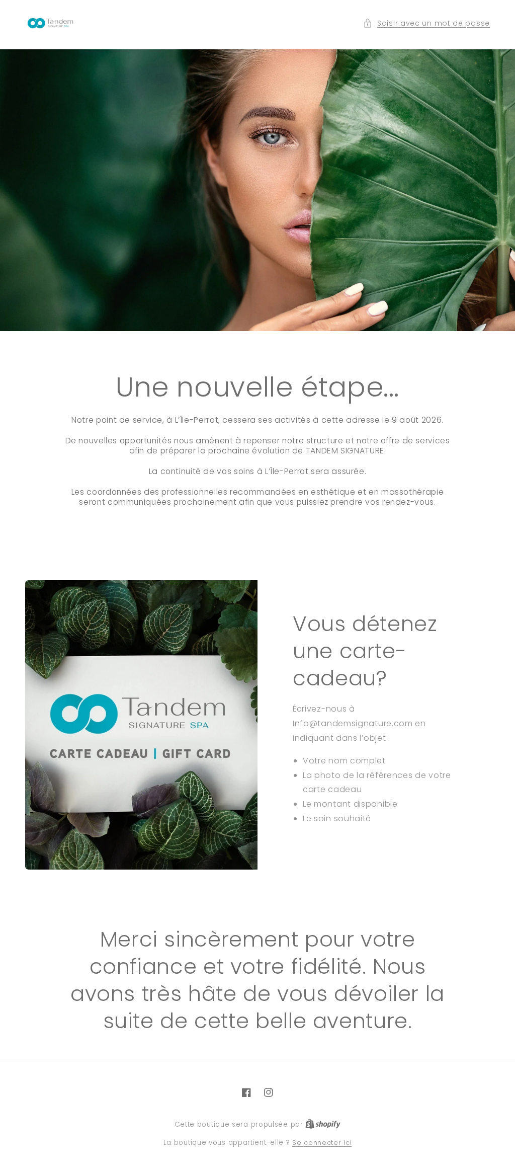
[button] (426, 23)
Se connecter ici (322, 1142)
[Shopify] (322, 1124)
